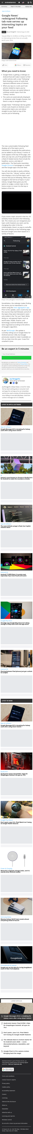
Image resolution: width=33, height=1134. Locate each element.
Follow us (19, 65)
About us (4, 1105)
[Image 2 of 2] (28, 267)
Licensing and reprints (8, 1116)
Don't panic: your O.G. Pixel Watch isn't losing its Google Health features (17, 1034)
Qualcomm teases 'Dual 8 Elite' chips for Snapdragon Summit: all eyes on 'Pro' (17, 1025)
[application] (16, 201)
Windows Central (7, 1119)
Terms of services (22, 362)
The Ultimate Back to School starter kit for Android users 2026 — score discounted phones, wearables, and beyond (17, 1043)
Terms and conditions (8, 1076)
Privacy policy (6, 1083)
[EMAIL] (16, 383)
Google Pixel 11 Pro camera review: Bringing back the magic (16, 1052)
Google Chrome (7, 165)
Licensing (4, 1098)
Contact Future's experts (9, 1080)
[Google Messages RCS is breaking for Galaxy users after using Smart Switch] (16, 1012)
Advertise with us (7, 1112)
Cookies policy (6, 1087)
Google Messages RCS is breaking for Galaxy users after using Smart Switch (17, 1017)
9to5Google (11, 330)
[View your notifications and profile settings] (19, 2)
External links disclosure (9, 1101)
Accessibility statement (8, 1090)
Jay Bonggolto (12, 32)
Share (5, 65)
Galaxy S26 (28, 6)
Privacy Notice (24, 364)
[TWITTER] (11, 383)
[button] (31, 2)
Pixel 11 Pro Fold (15, 6)
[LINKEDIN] (14, 383)
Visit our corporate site (15, 1064)
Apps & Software (6, 11)
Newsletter (28, 65)
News (4, 32)
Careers (4, 1094)
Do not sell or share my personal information (15, 1123)
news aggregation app (21, 308)
